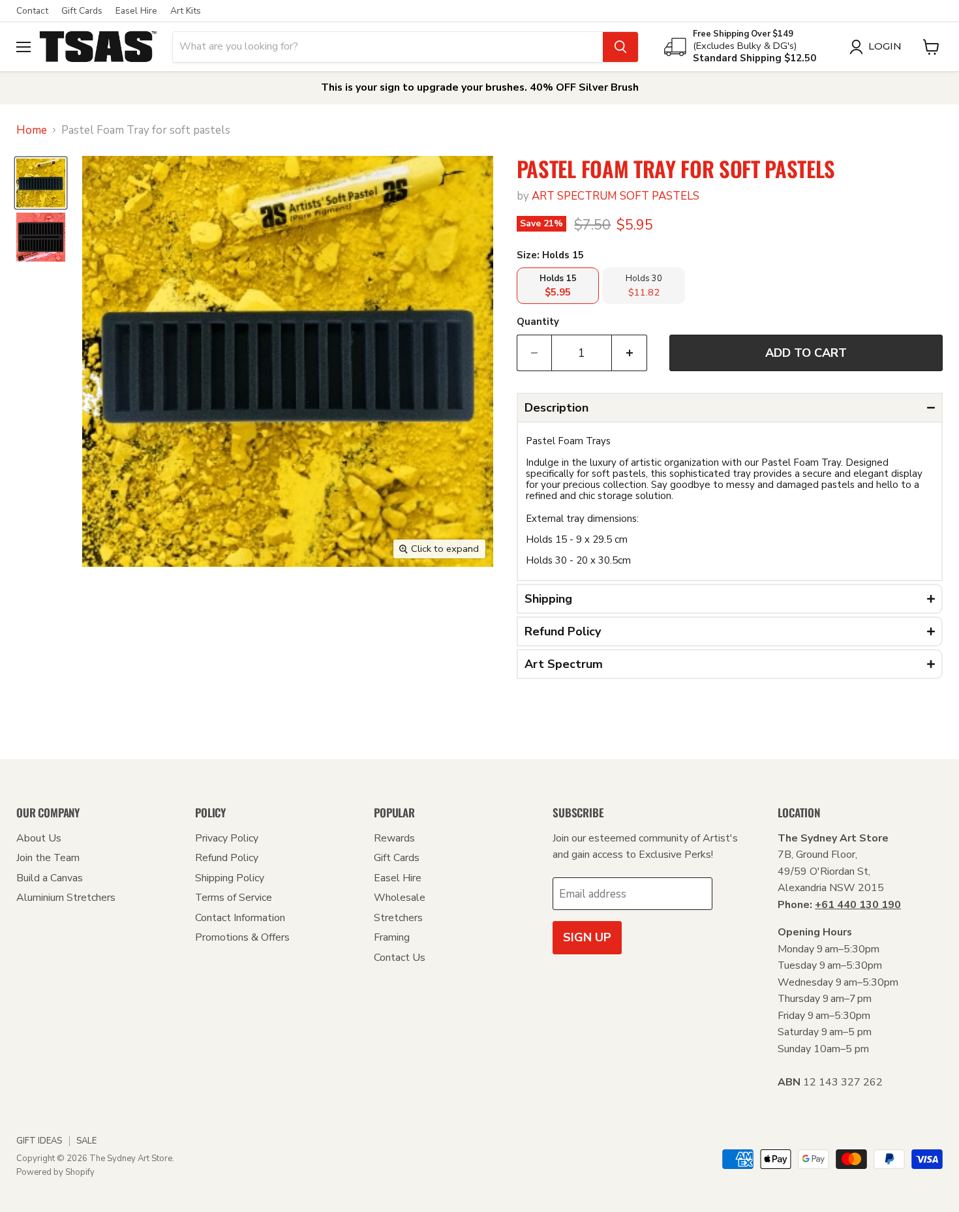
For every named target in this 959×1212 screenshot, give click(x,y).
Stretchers (398, 918)
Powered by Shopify (55, 1172)
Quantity (538, 321)
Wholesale (399, 897)
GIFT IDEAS (39, 1141)
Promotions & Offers (242, 937)
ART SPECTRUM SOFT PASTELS (615, 196)
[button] (730, 408)
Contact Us (399, 957)
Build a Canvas (49, 878)
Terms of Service (233, 897)
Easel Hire (136, 11)
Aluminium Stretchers (65, 897)
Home (31, 130)
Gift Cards (81, 11)
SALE (86, 1141)
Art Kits (185, 11)
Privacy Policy (226, 838)
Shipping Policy (229, 878)
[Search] (620, 47)
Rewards (394, 838)
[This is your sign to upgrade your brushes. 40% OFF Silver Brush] (479, 87)
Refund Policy (226, 858)
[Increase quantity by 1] (629, 353)
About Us (38, 838)
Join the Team (48, 858)
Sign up (587, 937)
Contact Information (240, 918)
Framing (392, 937)
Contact (32, 11)
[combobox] (388, 47)
